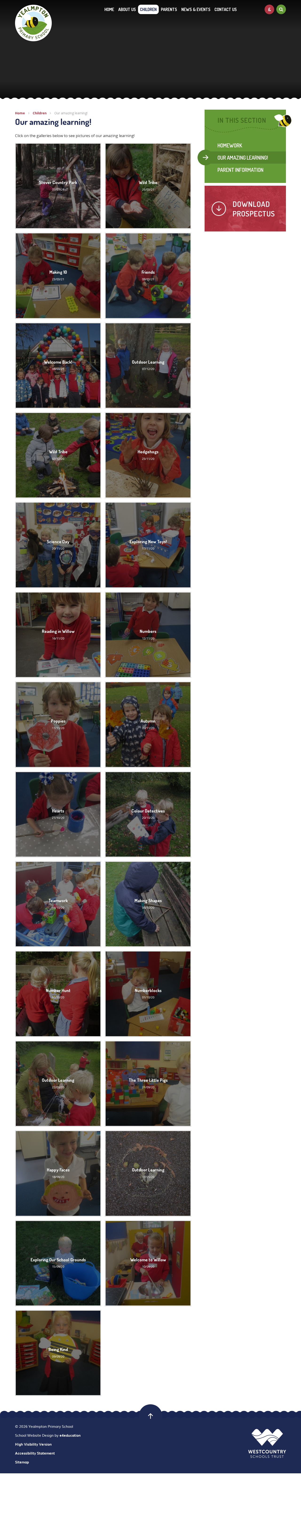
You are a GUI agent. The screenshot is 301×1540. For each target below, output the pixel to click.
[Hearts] (58, 814)
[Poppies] (58, 724)
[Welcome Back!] (58, 365)
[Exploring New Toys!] (148, 545)
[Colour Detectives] (148, 814)
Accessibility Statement (35, 1453)
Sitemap (22, 1462)
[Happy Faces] (58, 1173)
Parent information (240, 169)
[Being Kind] (58, 1353)
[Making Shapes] (148, 904)
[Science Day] (58, 545)
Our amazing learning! (70, 113)
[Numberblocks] (148, 993)
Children (40, 113)
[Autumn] (148, 724)
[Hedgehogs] (148, 455)
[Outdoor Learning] (148, 365)
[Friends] (148, 275)
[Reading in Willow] (58, 635)
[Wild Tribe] (148, 186)
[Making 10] (58, 275)
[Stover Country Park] (58, 186)
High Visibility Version (33, 1444)
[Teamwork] (58, 904)
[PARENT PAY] (269, 9)
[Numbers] (148, 635)
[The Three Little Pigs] (148, 1083)
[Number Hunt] (58, 993)
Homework (230, 145)
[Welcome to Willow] (148, 1263)
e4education (70, 1435)
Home (20, 113)
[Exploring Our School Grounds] (58, 1263)
